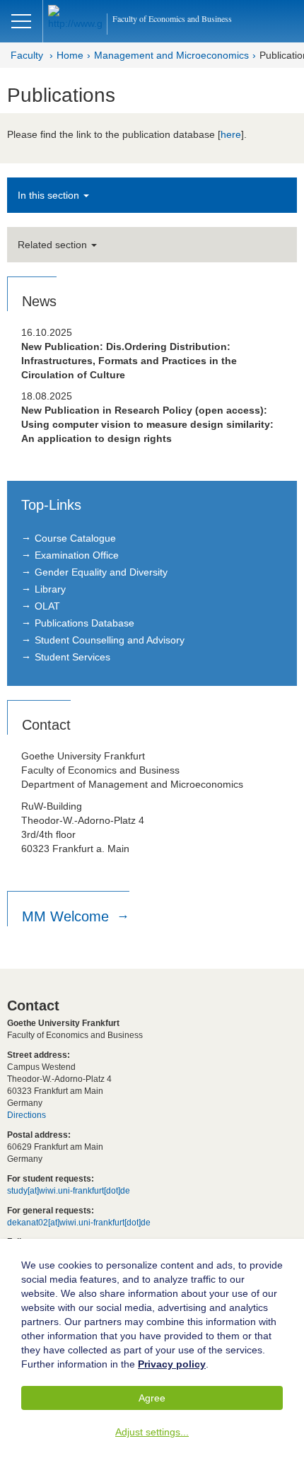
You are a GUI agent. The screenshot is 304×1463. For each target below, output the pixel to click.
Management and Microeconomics (171, 55)
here (231, 134)
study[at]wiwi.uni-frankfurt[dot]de (68, 1191)
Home (70, 55)
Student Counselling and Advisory (110, 640)
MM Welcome (67, 916)
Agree (152, 1398)
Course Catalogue (75, 538)
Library (50, 589)
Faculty (27, 55)
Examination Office (77, 555)
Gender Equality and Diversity (101, 572)
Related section (54, 244)
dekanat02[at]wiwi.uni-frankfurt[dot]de (79, 1223)
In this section (50, 195)
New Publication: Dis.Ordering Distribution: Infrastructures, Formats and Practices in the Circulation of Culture (129, 360)
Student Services (72, 657)
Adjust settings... (152, 1432)
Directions (26, 1115)
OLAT (47, 606)
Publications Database (84, 623)
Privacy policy (172, 1364)
